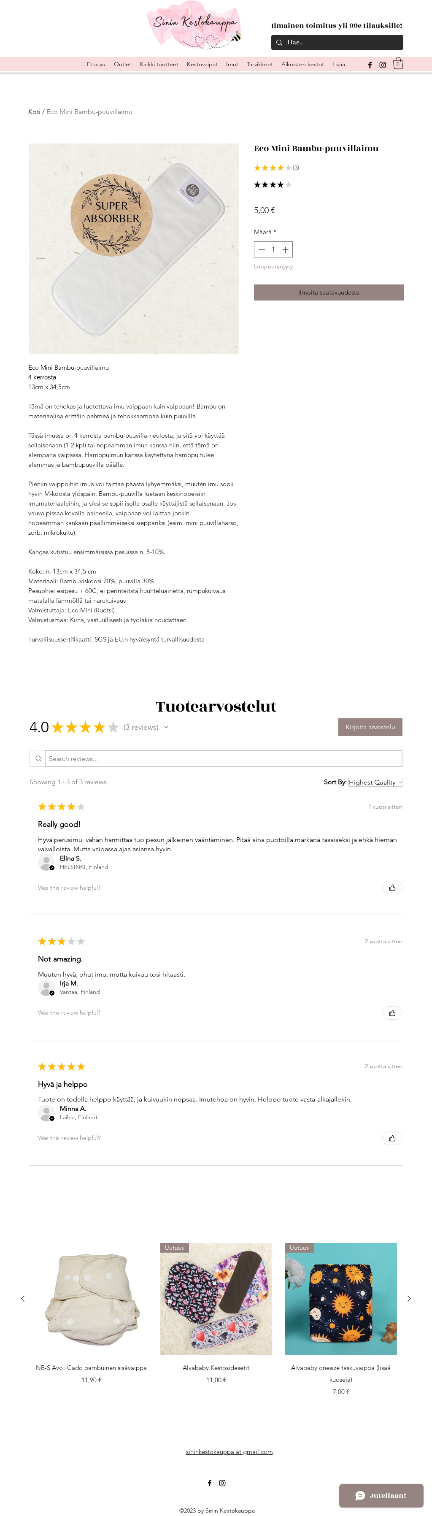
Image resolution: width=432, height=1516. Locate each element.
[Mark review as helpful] (392, 887)
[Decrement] (261, 249)
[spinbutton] (274, 249)
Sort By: (335, 782)
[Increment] (286, 249)
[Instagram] (382, 65)
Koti (34, 112)
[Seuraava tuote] (409, 1299)
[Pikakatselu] (91, 1299)
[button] (398, 63)
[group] (216, 1320)
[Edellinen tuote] (23, 1299)
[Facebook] (209, 1483)
